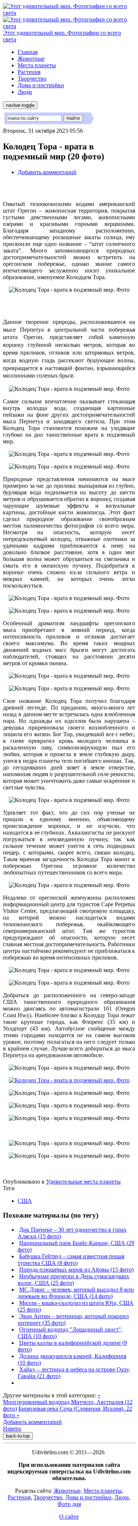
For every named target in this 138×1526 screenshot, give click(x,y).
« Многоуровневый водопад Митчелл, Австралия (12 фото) (67, 1402)
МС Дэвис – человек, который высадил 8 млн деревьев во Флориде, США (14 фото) (76, 1292)
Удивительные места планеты (83, 1181)
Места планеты (37, 65)
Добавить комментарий (47, 172)
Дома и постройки (41, 85)
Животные (31, 58)
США (25, 1201)
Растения (29, 72)
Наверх (12, 1428)
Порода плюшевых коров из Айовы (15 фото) (76, 1269)
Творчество (32, 78)
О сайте (69, 1516)
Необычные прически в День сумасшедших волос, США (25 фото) (73, 1279)
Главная (28, 52)
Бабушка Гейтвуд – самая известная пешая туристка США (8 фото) (71, 1259)
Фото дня (69, 1504)
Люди (25, 92)
